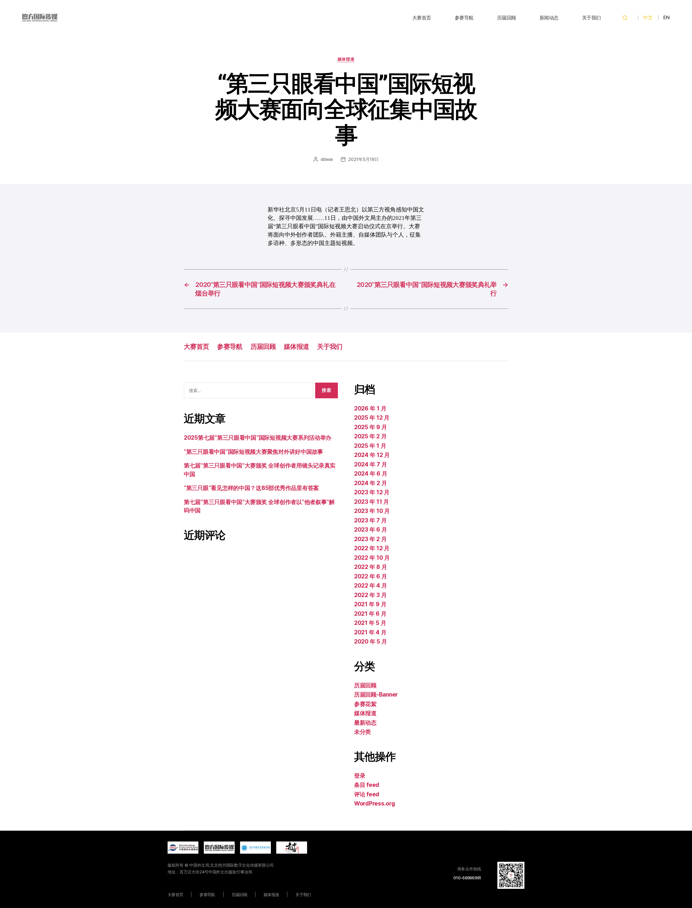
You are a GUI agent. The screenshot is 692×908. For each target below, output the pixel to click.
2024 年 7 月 (370, 464)
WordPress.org (374, 803)
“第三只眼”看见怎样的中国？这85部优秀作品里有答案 (251, 488)
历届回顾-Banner (376, 694)
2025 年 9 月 (370, 427)
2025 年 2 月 (370, 436)
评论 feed (366, 794)
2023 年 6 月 (370, 529)
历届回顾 (506, 18)
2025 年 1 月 (370, 445)
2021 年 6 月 (370, 613)
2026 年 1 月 (370, 408)
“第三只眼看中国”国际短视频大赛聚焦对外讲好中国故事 (253, 451)
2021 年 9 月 (370, 604)
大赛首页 (421, 18)
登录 (359, 775)
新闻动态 (549, 18)
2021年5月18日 (363, 159)
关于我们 (591, 18)
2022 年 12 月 (372, 548)
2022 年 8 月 (370, 567)
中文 (648, 17)
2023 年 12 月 (372, 492)
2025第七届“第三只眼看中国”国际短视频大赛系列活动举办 (257, 437)
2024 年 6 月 (370, 473)
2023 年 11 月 (371, 501)
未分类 (362, 731)
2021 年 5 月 (370, 622)
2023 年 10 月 (372, 511)
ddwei (327, 159)
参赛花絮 (365, 704)
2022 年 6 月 (370, 576)
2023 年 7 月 (370, 520)
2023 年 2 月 (370, 539)
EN (666, 17)
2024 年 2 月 (370, 483)
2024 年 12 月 (372, 455)
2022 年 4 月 (370, 585)
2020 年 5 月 (370, 641)
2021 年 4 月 (370, 632)
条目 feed (366, 784)
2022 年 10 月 (372, 557)
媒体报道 (346, 59)
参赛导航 (464, 18)
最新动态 (365, 722)
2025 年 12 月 (372, 417)
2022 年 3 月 (370, 595)
